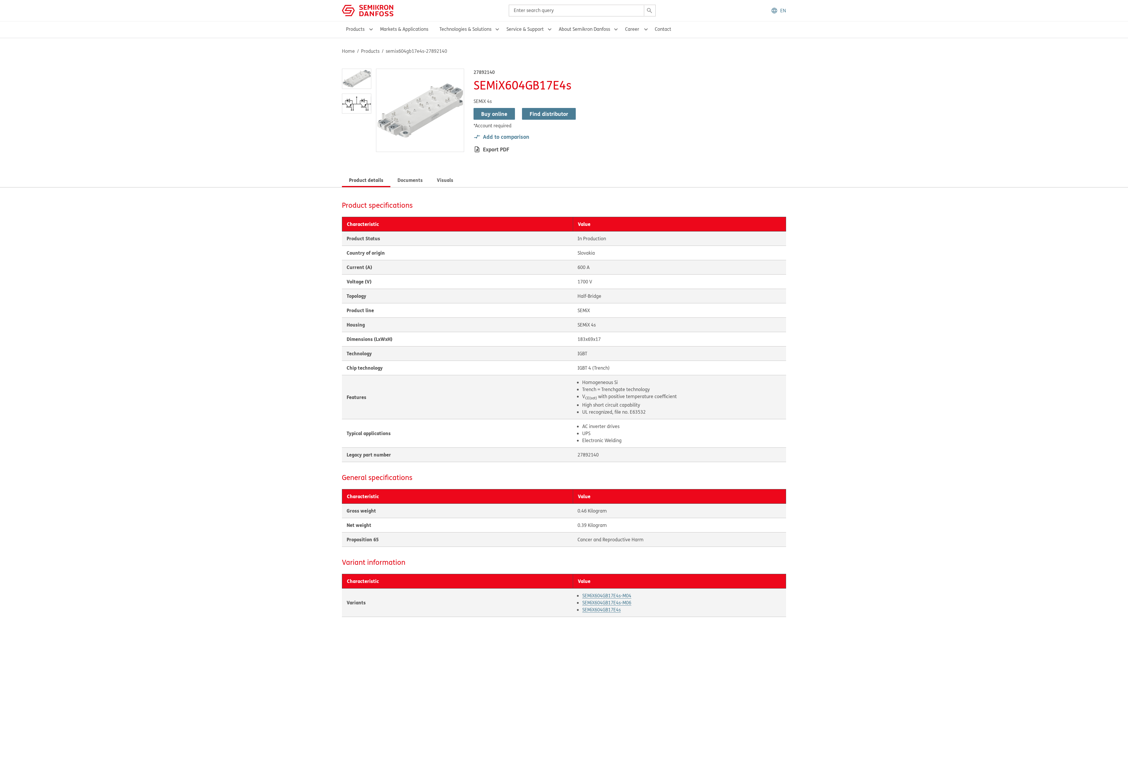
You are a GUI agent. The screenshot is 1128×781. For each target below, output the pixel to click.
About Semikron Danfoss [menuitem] (584, 29)
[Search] (649, 10)
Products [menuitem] (355, 29)
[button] (778, 10)
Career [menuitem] (632, 29)
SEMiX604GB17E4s (601, 609)
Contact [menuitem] (663, 29)
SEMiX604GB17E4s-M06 (606, 602)
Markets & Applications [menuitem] (404, 29)
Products (370, 51)
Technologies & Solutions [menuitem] (465, 29)
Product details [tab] (366, 180)
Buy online (494, 114)
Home (348, 51)
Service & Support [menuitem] (525, 29)
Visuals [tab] (445, 180)
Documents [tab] (410, 180)
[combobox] (582, 10)
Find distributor (549, 114)
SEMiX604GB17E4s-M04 (606, 595)
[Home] (367, 10)
